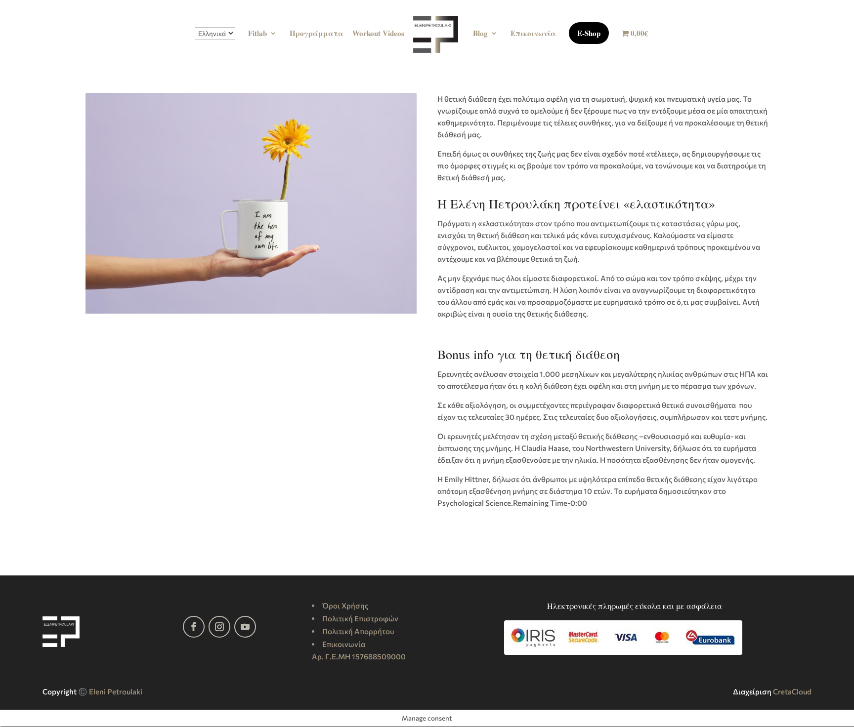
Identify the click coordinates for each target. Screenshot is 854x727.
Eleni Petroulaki (115, 691)
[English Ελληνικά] (215, 44)
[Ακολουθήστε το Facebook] (194, 627)
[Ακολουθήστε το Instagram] (219, 627)
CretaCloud (792, 691)
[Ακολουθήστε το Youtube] (245, 627)
